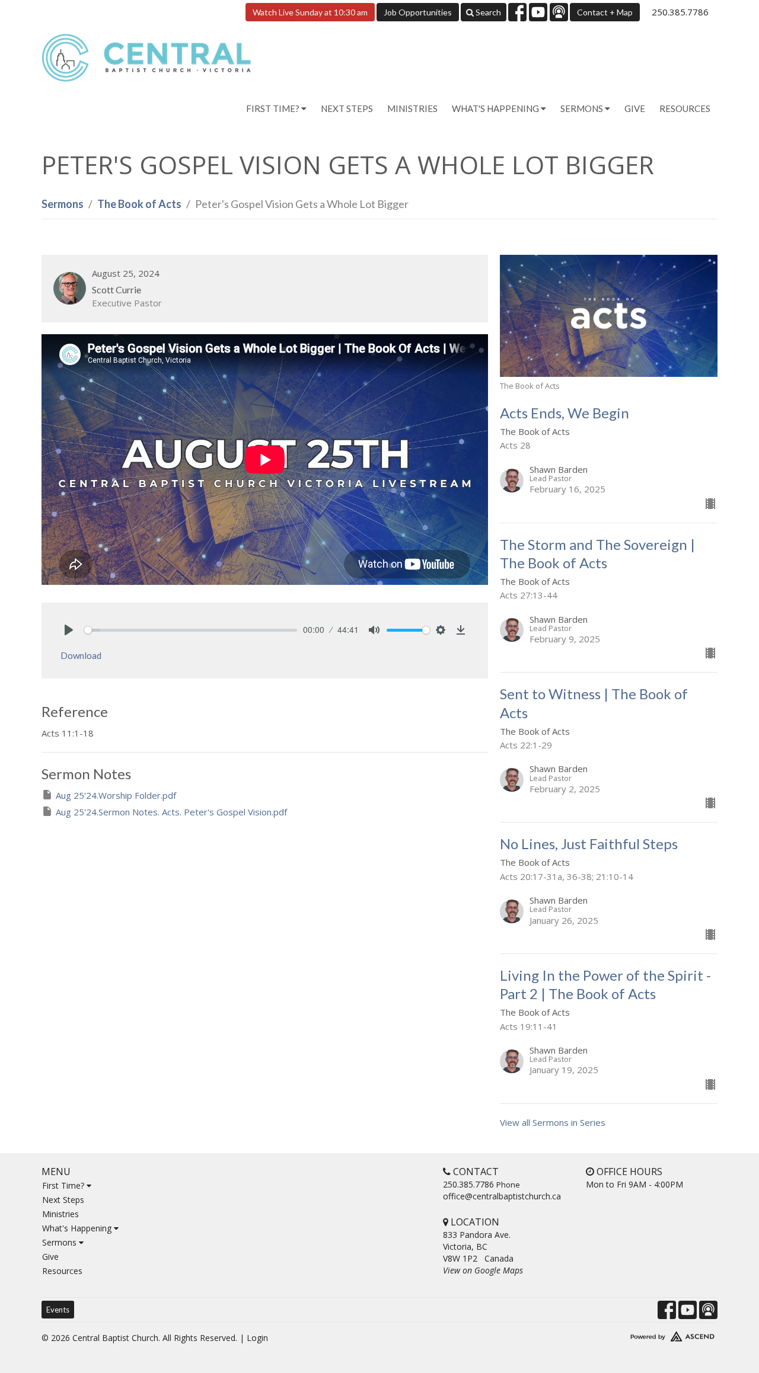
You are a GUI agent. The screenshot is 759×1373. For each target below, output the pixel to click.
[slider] (190, 630)
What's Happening (78, 1228)
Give (634, 108)
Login (257, 1337)
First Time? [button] (273, 108)
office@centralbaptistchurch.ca (502, 1196)
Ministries (412, 108)
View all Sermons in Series (552, 1122)
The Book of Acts (139, 203)
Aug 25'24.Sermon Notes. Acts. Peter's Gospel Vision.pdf (171, 812)
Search (487, 12)
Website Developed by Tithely (637, 1334)
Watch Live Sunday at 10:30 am (310, 12)
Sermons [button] (582, 108)
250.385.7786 (680, 12)
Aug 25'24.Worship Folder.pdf (116, 795)
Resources (684, 108)
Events (57, 1309)
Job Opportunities (418, 12)
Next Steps (347, 108)
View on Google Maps (483, 1270)
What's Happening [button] (496, 108)
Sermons (63, 203)
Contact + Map (605, 12)
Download (80, 655)
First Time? (64, 1185)
